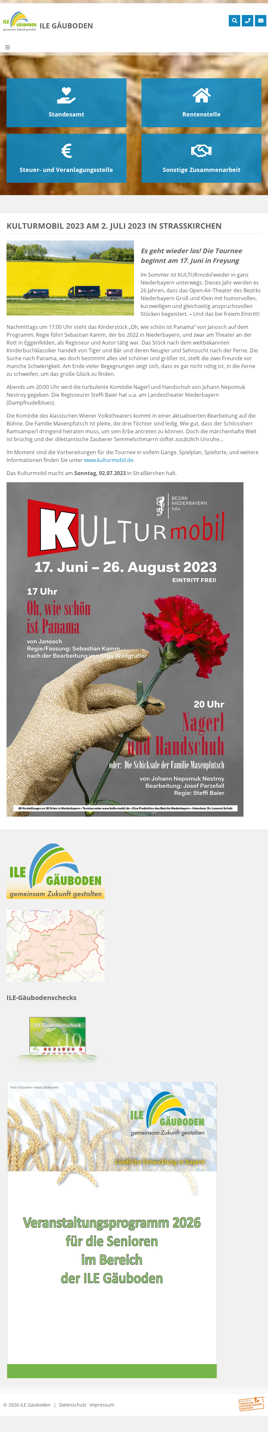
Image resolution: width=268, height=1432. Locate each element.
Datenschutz (73, 1405)
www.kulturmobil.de (108, 460)
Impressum (102, 1405)
